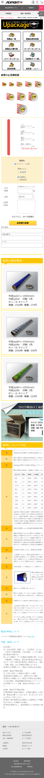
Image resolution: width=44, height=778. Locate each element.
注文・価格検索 (8, 738)
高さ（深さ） (26, 144)
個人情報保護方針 (16, 766)
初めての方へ (7, 732)
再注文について (27, 746)
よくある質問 (26, 732)
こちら (32, 636)
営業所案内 (27, 761)
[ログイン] (32, 2)
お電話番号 (5, 234)
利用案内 (31, 8)
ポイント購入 (26, 748)
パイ (22, 125)
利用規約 (30, 766)
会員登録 (37, 2)
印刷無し (23, 177)
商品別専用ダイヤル (11, 8)
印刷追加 (23, 180)
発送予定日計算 (27, 743)
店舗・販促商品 (25, 13)
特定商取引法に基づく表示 (22, 764)
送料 (6, 197)
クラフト (20, 164)
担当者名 (4, 227)
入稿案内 (5, 743)
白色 (28, 164)
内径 (22, 131)
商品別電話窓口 (27, 735)
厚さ (22, 138)
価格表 (5, 746)
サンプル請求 (26, 738)
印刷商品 (8, 13)
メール (4, 242)
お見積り (5, 748)
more (41, 17)
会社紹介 (16, 761)
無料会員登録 (7, 735)
